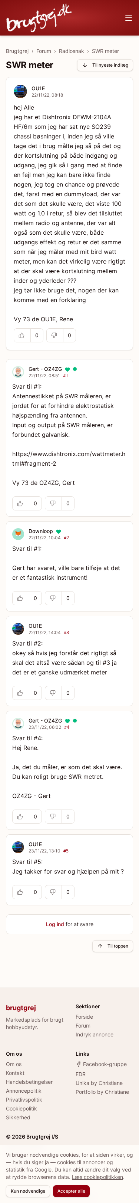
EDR (81, 1074)
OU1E (38, 88)
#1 (65, 375)
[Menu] (128, 17)
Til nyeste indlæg (110, 65)
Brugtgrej (17, 51)
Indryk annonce (94, 1034)
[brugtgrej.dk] (39, 18)
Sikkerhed (18, 1117)
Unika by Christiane (99, 1083)
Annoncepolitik (24, 1091)
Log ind (55, 924)
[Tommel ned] (55, 335)
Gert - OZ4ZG (45, 369)
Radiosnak (71, 51)
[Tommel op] (22, 335)
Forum (43, 51)
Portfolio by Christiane (102, 1092)
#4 (66, 727)
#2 (66, 537)
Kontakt (15, 1073)
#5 (66, 851)
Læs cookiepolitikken (97, 1177)
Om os (13, 1064)
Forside (84, 1016)
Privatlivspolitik (24, 1099)
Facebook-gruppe (105, 1064)
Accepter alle (71, 1191)
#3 (66, 632)
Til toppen (117, 946)
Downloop (41, 531)
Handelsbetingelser (29, 1082)
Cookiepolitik (21, 1108)
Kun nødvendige (28, 1191)
